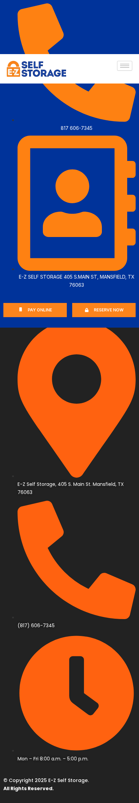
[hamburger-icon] (124, 66)
